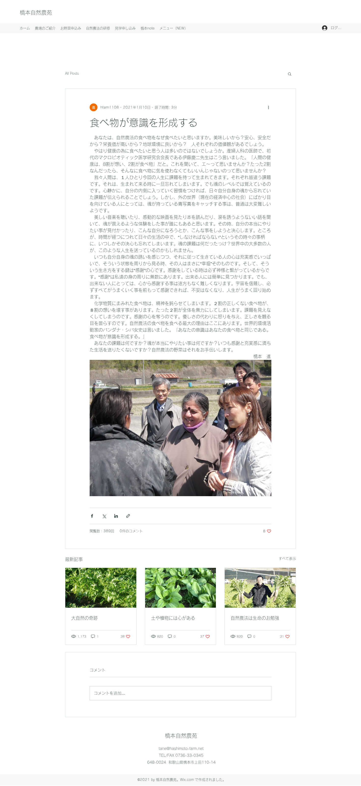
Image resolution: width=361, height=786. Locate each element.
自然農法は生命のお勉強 (255, 618)
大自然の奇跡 (84, 618)
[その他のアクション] (268, 107)
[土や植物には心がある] (180, 588)
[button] (289, 74)
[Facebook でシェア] (92, 516)
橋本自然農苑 (36, 12)
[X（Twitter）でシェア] (104, 516)
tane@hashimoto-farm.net (181, 748)
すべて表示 (287, 558)
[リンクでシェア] (128, 516)
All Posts (72, 73)
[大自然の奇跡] (100, 588)
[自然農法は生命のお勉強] (260, 588)
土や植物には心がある (173, 618)
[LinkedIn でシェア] (116, 516)
